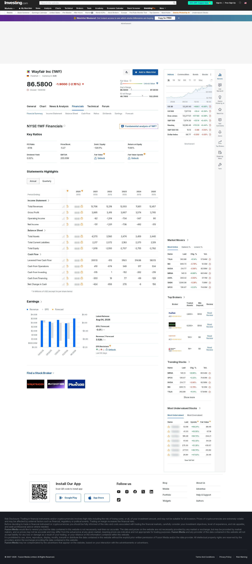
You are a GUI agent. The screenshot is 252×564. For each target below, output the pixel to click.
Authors (200, 501)
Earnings (118, 113)
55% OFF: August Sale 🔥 (200, 3)
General (31, 106)
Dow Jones (172, 116)
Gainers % (186, 247)
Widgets (167, 501)
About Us (200, 483)
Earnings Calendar (39, 13)
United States (54, 13)
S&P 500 (171, 120)
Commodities (183, 74)
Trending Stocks (177, 362)
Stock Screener (133, 8)
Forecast (129, 113)
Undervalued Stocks (200, 13)
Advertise (200, 489)
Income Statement (54, 113)
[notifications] (240, 2)
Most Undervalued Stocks (182, 408)
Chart (43, 106)
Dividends (107, 113)
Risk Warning (241, 557)
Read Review (209, 314)
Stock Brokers (113, 13)
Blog (165, 483)
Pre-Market (67, 13)
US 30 (170, 106)
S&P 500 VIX (173, 130)
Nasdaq (171, 125)
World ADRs (100, 13)
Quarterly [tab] (46, 181)
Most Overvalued (194, 415)
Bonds (195, 74)
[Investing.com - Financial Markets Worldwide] (16, 3)
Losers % (198, 247)
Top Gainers (154, 13)
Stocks (10, 13)
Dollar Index (173, 134)
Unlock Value (149, 83)
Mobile (166, 489)
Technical (93, 106)
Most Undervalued (176, 415)
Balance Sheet (71, 113)
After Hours (78, 13)
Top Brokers (175, 297)
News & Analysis (59, 106)
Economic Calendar (115, 8)
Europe (124, 13)
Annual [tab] (33, 181)
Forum (105, 106)
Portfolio (167, 495)
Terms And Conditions (205, 557)
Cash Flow (85, 113)
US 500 (171, 111)
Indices (171, 74)
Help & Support (203, 495)
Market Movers (176, 240)
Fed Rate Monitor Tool (138, 13)
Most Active (166, 13)
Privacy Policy (225, 557)
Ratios (96, 113)
